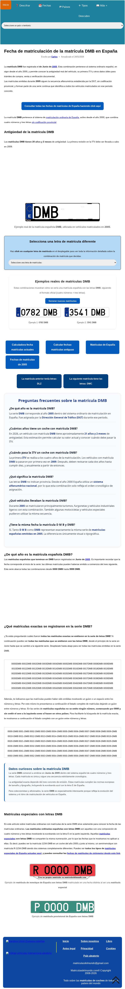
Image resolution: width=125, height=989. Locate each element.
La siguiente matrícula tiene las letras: (85, 381)
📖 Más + (101, 5)
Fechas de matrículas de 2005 (22, 362)
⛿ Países (64, 6)
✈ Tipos (83, 5)
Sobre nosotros (90, 941)
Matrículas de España (102, 344)
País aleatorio (91, 956)
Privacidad (87, 948)
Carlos (54, 57)
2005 (54, 66)
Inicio (6, 4)
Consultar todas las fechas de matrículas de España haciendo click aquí (63, 106)
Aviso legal (69, 948)
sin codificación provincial (44, 122)
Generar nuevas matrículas (63, 301)
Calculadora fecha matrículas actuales (22, 347)
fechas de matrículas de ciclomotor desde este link (93, 853)
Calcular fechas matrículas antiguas (62, 347)
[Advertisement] (62, 175)
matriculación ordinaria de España (62, 117)
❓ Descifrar (23, 5)
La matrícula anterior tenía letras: (39, 381)
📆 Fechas (45, 5)
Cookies (111, 948)
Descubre (84, 16)
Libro (109, 941)
